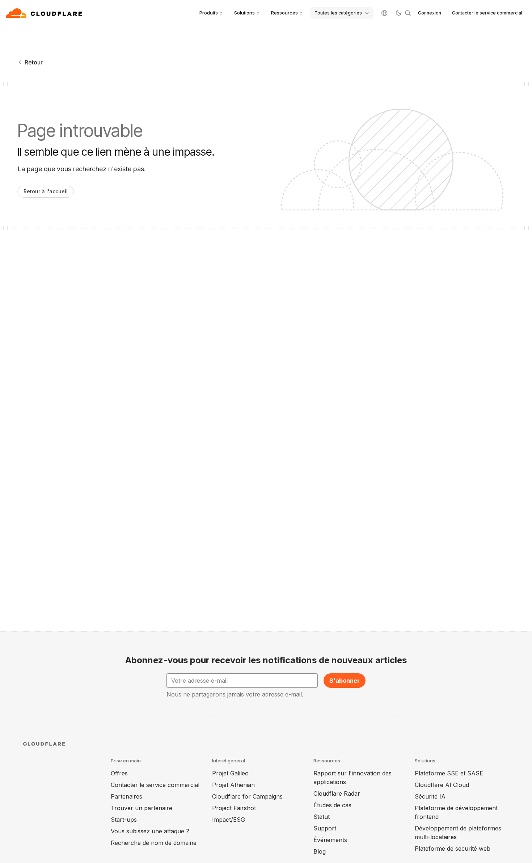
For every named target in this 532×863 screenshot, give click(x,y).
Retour (34, 62)
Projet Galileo (230, 773)
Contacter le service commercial (487, 13)
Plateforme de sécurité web (452, 848)
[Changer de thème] (398, 13)
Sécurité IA (430, 796)
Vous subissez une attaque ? (150, 831)
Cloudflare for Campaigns (247, 796)
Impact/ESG (228, 819)
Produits (208, 13)
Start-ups (124, 819)
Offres (119, 773)
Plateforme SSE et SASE (449, 773)
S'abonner (344, 680)
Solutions (244, 13)
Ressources (284, 13)
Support (324, 828)
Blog (319, 851)
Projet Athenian (233, 784)
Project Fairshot (234, 808)
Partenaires (126, 796)
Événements (330, 839)
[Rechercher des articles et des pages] (408, 13)
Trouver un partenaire (141, 808)
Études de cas (332, 805)
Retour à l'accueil (46, 191)
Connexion (429, 13)
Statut (321, 816)
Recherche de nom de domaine (154, 842)
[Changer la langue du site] (384, 13)
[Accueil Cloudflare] (45, 13)
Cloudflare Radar (336, 793)
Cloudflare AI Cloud (442, 784)
